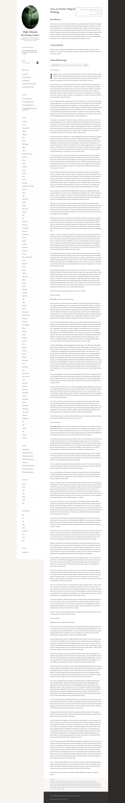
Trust (23, 421)
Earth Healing (25, 199)
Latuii (23, 493)
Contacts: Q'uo (79, 781)
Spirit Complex (25, 399)
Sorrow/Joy (24, 396)
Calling (23, 147)
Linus (23, 534)
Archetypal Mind (25, 128)
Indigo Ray (24, 273)
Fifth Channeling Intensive (27, 452)
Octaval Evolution (26, 315)
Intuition (24, 286)
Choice (23, 160)
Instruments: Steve (71, 782)
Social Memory (25, 392)
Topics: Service (74, 787)
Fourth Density (25, 234)
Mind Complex (25, 312)
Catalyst (24, 150)
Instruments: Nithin (63, 782)
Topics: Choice (97, 782)
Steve (23, 540)
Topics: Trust (56, 789)
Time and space (25, 412)
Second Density (25, 373)
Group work (24, 250)
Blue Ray (24, 141)
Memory (24, 308)
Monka (23, 496)
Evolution (24, 212)
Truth (23, 425)
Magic (23, 299)
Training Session (25, 552)
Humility (24, 270)
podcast (25, 80)
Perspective (24, 331)
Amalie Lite (64, 799)
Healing (23, 260)
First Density (24, 224)
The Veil (24, 402)
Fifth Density (25, 221)
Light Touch (24, 295)
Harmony (24, 254)
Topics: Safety (68, 787)
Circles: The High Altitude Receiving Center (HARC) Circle (62, 781)
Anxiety (24, 124)
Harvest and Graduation (27, 257)
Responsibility (25, 367)
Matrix (23, 302)
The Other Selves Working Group (29, 83)
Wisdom (24, 434)
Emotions (24, 202)
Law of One (24, 292)
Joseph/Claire (25, 531)
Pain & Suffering (25, 325)
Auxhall (24, 483)
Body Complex (25, 144)
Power (23, 344)
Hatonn (23, 487)
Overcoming (24, 321)
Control (23, 170)
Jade (23, 521)
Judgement (24, 289)
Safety (23, 370)
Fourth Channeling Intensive (28, 459)
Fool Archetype (25, 228)
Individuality (24, 276)
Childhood (24, 157)
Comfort (24, 163)
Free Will (24, 237)
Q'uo (23, 503)
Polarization (24, 337)
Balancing (24, 134)
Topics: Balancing (89, 782)
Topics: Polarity (53, 787)
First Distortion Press (26, 77)
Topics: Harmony (93, 784)
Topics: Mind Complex (88, 785)
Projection (24, 347)
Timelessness (25, 415)
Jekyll (51, 799)
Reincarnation (25, 360)
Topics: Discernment (61, 784)
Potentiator (24, 341)
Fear (23, 218)
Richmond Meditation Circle (28, 105)
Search (23, 60)
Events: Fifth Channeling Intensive (89, 781)
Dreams (23, 192)
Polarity (23, 334)
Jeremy (23, 527)
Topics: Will (61, 789)
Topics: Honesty (65, 785)
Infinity (23, 279)
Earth (23, 195)
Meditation (24, 305)
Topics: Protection (60, 787)
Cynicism (24, 173)
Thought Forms (25, 408)
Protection (24, 350)
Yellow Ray (24, 438)
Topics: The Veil (81, 787)
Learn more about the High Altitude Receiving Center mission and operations (29, 52)
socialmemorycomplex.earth (28, 87)
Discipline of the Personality (28, 186)
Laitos (23, 490)
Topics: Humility (73, 785)
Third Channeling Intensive (27, 472)
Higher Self (24, 263)
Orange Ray (24, 318)
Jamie (23, 524)
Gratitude (24, 241)
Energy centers (25, 208)
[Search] (37, 62)
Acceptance (24, 121)
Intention (24, 283)
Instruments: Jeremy (54, 782)
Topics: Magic (80, 785)
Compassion (24, 166)
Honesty (24, 266)
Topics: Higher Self (58, 785)
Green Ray (24, 244)
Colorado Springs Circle (27, 98)
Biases (23, 137)
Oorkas (23, 500)
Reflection (24, 357)
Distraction (24, 189)
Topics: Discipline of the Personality (73, 784)
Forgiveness (24, 231)
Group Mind (24, 247)
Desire (23, 176)
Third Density (25, 405)
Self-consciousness (26, 376)
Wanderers (24, 428)
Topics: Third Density (89, 787)
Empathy (24, 205)
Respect (23, 363)
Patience (24, 328)
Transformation (25, 418)
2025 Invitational (25, 449)
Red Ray (24, 354)
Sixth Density (25, 389)
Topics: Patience (96, 785)
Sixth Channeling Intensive (27, 469)
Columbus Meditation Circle (28, 102)
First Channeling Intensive (27, 456)
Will (23, 431)
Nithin (23, 537)
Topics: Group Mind (85, 784)
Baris (23, 514)
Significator (24, 386)
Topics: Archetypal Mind (80, 782)
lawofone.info (25, 74)
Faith (23, 215)
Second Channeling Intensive (28, 465)
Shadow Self (24, 383)
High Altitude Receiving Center (30, 33)
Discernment (24, 183)
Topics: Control (53, 784)
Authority (24, 131)
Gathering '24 (25, 462)
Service (23, 379)
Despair (23, 179)
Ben (23, 518)
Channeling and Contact (27, 153)
